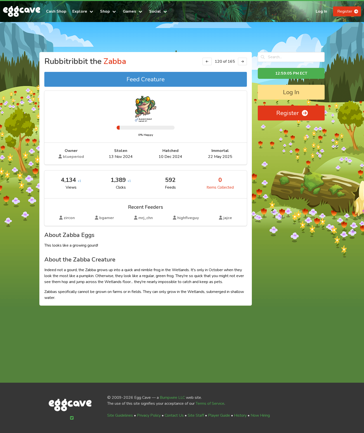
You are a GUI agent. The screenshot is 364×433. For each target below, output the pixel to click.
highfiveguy (187, 218)
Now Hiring (260, 415)
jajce (227, 218)
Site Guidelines (120, 415)
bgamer (106, 218)
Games (129, 11)
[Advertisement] (182, 39)
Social (155, 11)
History (240, 415)
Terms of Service (210, 403)
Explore (79, 11)
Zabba (115, 61)
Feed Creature (146, 79)
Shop (105, 11)
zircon (69, 218)
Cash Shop (56, 11)
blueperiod (73, 156)
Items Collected (220, 187)
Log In (321, 11)
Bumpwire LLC (172, 397)
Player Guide (219, 415)
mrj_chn (145, 218)
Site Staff (196, 415)
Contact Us (174, 415)
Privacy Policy (149, 415)
